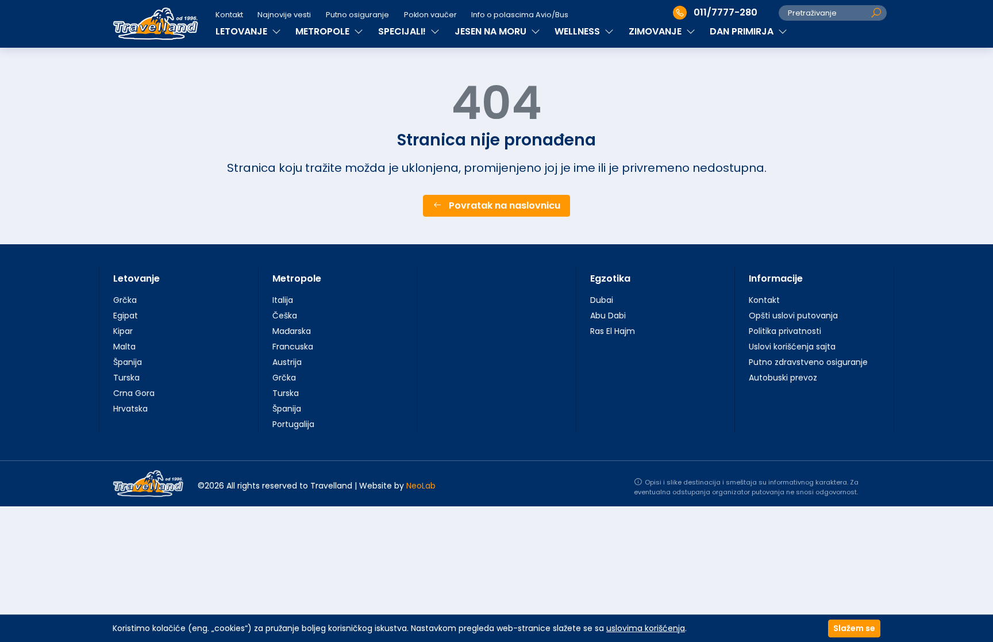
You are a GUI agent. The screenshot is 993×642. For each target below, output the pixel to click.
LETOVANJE (242, 31)
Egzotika (610, 278)
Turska (126, 377)
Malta (124, 346)
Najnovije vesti (284, 15)
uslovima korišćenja (645, 628)
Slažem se (854, 628)
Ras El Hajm (612, 331)
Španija (127, 362)
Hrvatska (130, 408)
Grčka (125, 300)
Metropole (296, 278)
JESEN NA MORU (492, 31)
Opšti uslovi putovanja (793, 315)
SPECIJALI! (403, 31)
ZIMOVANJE (656, 31)
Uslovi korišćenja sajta (792, 346)
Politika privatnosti (785, 331)
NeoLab (421, 485)
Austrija (287, 362)
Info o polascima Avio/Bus (519, 15)
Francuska (292, 346)
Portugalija (293, 424)
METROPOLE (323, 31)
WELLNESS (578, 31)
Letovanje (136, 278)
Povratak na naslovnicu (503, 205)
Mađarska (291, 331)
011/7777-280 (725, 12)
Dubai (601, 300)
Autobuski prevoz (783, 377)
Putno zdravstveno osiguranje (808, 362)
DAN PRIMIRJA (743, 31)
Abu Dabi (608, 315)
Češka (284, 315)
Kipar (123, 331)
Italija (282, 300)
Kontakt (229, 15)
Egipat (125, 315)
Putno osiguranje (357, 15)
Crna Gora (134, 393)
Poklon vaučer (430, 15)
